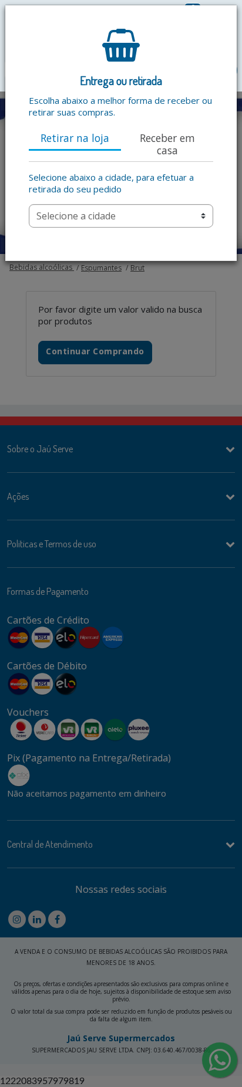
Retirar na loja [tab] (75, 138)
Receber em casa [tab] (167, 144)
